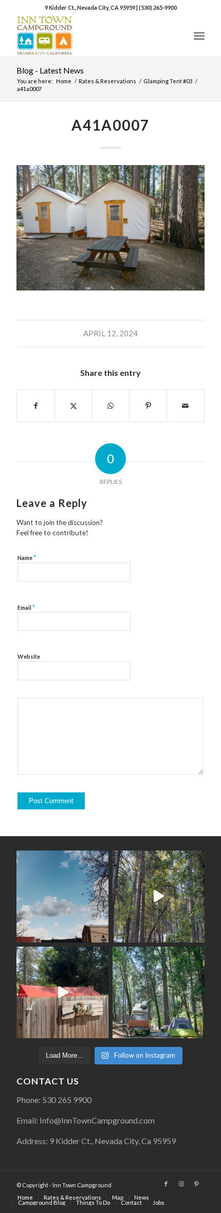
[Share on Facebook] (35, 406)
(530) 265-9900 (158, 7)
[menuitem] (199, 35)
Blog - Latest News (50, 70)
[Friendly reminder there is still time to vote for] (159, 993)
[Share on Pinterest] (148, 406)
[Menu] (199, 35)
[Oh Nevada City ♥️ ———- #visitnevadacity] (62, 896)
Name (26, 557)
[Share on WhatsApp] (111, 406)
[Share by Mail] (185, 406)
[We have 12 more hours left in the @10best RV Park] (159, 896)
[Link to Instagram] (181, 1183)
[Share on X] (73, 406)
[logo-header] (91, 35)
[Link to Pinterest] (197, 1183)
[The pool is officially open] (62, 993)
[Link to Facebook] (166, 1183)
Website (28, 656)
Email (26, 607)
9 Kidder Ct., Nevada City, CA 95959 (90, 7)
